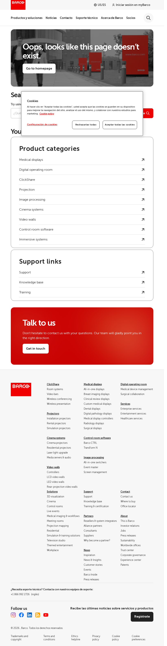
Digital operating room (134, 384)
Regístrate (142, 616)
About (124, 516)
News (87, 550)
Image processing (94, 457)
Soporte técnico (87, 18)
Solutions (52, 491)
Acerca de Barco (112, 18)
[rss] (37, 614)
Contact (125, 491)
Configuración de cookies (42, 124)
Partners (88, 516)
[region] (82, 113)
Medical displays (93, 384)
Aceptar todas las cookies (120, 125)
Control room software (97, 438)
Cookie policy (47, 114)
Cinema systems (56, 438)
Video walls (53, 467)
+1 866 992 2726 (25, 594)
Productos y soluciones (26, 18)
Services (125, 403)
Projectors (53, 413)
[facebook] (21, 614)
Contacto (66, 18)
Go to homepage (39, 68)
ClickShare (53, 384)
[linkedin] (29, 614)
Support (88, 491)
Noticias (51, 18)
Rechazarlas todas (86, 125)
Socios (130, 18)
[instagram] (13, 614)
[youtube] (45, 614)
